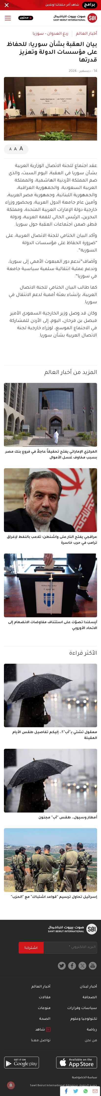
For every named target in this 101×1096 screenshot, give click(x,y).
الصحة (44, 1019)
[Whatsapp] (85, 1091)
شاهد (40, 1030)
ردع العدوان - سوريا (50, 34)
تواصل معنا (40, 1041)
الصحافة (90, 998)
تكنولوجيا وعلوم (83, 1019)
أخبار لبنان (88, 987)
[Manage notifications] (11, 1085)
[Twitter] (76, 1091)
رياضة (92, 1030)
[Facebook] (66, 1091)
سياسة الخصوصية (84, 1077)
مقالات (44, 998)
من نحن (91, 1041)
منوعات (44, 1008)
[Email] (95, 1091)
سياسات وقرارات (82, 1008)
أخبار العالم (86, 34)
